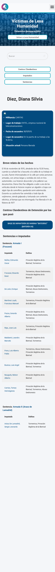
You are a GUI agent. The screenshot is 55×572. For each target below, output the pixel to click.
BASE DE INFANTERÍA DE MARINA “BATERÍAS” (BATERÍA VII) (27, 225)
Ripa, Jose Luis (10, 328)
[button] (52, 7)
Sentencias (27, 82)
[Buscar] (44, 56)
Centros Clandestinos (27, 69)
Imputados (27, 75)
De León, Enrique (11, 289)
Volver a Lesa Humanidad (27, 37)
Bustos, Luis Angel (11, 365)
